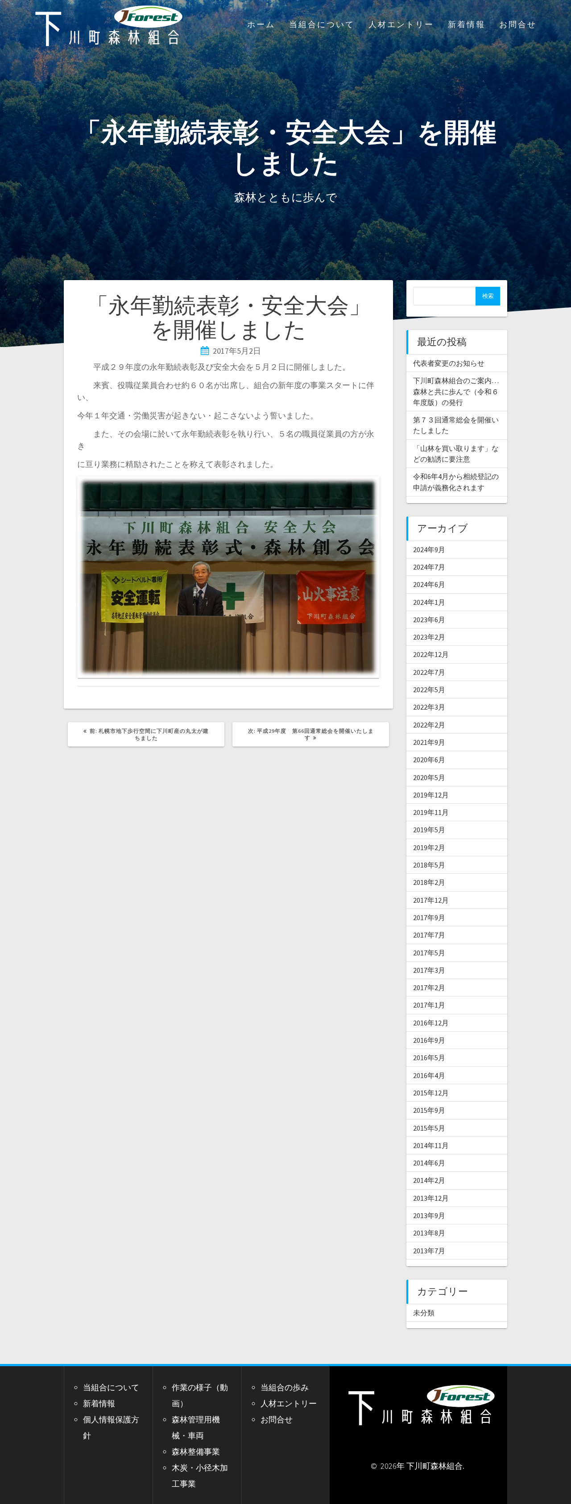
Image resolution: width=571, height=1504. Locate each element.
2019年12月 (431, 794)
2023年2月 (429, 636)
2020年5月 (429, 777)
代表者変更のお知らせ (448, 363)
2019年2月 (429, 847)
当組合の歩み (285, 1387)
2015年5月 (429, 1128)
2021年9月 (429, 742)
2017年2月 (429, 987)
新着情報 (466, 24)
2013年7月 (429, 1250)
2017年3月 (429, 970)
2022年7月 (429, 672)
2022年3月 (429, 706)
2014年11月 (431, 1145)
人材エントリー (401, 24)
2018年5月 (429, 864)
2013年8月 (429, 1232)
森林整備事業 (196, 1451)
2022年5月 (429, 689)
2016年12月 (431, 1022)
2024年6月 (429, 584)
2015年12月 (431, 1092)
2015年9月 (429, 1110)
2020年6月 (429, 759)
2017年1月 (429, 1004)
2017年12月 (431, 900)
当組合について (322, 24)
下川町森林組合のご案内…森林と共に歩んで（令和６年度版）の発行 (456, 391)
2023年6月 (429, 619)
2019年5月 (429, 829)
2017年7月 (429, 934)
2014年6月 (429, 1162)
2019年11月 (431, 812)
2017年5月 (429, 952)
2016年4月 (429, 1075)
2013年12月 (431, 1198)
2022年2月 (429, 724)
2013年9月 (429, 1215)
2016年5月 (429, 1057)
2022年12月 (431, 654)
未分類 (423, 1312)
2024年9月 (429, 549)
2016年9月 (429, 1040)
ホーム (261, 24)
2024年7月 (429, 566)
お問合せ (518, 24)
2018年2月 (429, 882)
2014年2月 (429, 1180)
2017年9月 (429, 917)
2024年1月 (429, 602)
